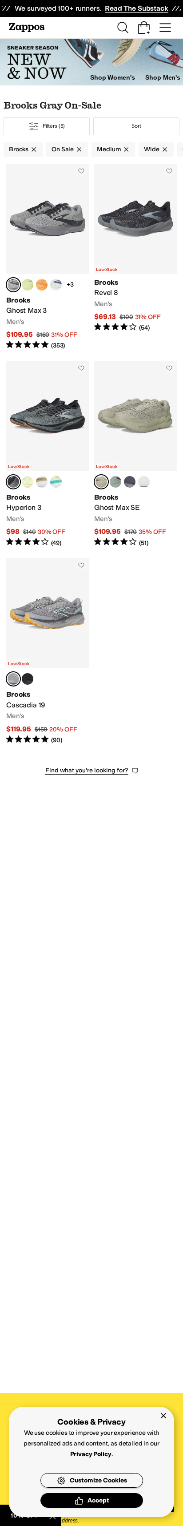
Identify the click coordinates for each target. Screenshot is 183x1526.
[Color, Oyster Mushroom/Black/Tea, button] (42, 482)
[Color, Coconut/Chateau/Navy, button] (56, 285)
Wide (151, 149)
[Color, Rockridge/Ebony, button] (130, 482)
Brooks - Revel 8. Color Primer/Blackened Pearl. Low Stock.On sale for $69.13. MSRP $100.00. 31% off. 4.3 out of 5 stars (135, 257)
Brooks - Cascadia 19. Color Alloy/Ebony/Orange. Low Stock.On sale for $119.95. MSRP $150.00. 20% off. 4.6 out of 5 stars (47, 651)
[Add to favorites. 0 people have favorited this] (81, 171)
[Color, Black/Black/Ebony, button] (27, 679)
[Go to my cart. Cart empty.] (144, 27)
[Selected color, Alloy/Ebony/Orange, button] (13, 679)
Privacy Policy (90, 1454)
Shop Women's (112, 77)
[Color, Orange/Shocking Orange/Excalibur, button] (42, 285)
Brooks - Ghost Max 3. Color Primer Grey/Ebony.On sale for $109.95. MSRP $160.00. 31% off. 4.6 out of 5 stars (47, 257)
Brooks (18, 149)
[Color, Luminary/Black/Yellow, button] (27, 482)
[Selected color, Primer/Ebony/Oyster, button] (13, 482)
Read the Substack (136, 8)
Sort (136, 126)
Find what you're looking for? (86, 770)
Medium (109, 149)
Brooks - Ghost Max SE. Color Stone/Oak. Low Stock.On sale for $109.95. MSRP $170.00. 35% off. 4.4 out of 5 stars (135, 454)
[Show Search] (122, 27)
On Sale (63, 149)
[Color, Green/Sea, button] (115, 482)
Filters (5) (54, 126)
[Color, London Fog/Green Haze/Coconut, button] (144, 482)
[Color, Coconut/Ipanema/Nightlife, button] (56, 482)
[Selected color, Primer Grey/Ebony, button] (13, 285)
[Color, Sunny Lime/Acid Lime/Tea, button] (27, 285)
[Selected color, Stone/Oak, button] (101, 482)
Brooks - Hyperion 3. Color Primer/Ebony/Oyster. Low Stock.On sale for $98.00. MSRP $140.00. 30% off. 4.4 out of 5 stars (47, 454)
